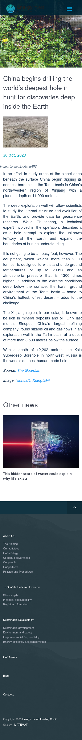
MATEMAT (21, 724)
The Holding (10, 544)
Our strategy (10, 553)
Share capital (11, 595)
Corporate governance (16, 558)
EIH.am (28, 9)
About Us (9, 536)
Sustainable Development (18, 620)
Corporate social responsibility (21, 637)
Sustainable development (18, 628)
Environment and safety (17, 632)
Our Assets (10, 657)
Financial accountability (17, 600)
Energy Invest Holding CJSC (39, 719)
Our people (9, 562)
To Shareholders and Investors (21, 587)
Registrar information (15, 604)
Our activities (11, 548)
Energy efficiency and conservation (24, 642)
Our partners (10, 567)
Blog (6, 676)
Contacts (8, 694)
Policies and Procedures (18, 572)
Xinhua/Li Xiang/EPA (33, 380)
